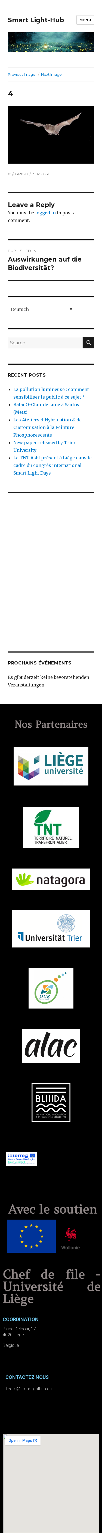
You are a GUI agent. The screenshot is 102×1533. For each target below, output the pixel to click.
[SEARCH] (88, 342)
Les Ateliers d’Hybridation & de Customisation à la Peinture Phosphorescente (47, 427)
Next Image (51, 74)
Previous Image (21, 74)
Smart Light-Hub (36, 20)
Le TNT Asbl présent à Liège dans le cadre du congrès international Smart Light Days (52, 465)
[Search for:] (45, 342)
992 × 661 (41, 174)
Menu (85, 20)
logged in (45, 212)
